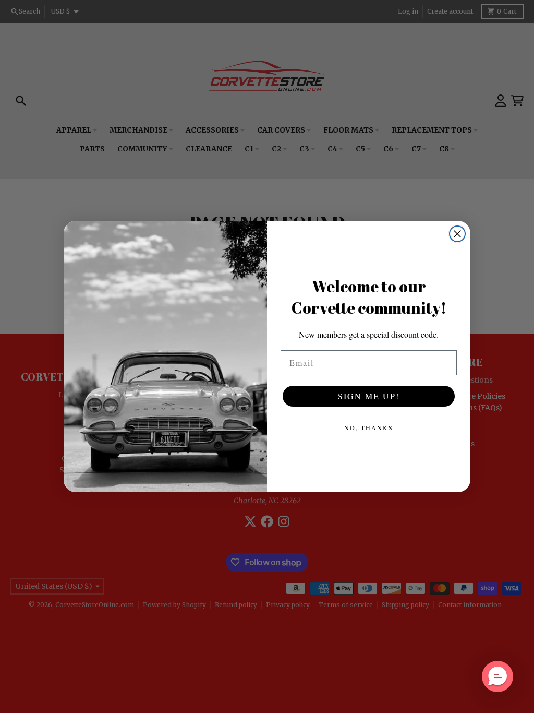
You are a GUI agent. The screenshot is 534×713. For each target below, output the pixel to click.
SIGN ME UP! (368, 395)
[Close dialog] (457, 234)
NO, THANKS (368, 427)
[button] (497, 676)
